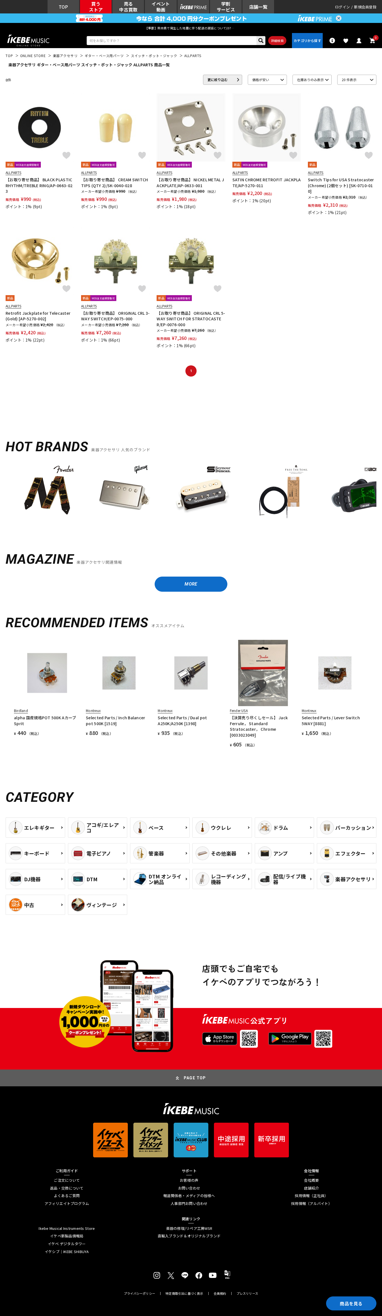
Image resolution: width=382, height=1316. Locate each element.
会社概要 (311, 1180)
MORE (191, 584)
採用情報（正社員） (311, 1195)
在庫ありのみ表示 (310, 79)
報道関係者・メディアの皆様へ (189, 1195)
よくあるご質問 (67, 1195)
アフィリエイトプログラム (66, 1203)
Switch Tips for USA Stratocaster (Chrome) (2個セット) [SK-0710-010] (341, 185)
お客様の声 (189, 1180)
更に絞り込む (217, 79)
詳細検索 (277, 40)
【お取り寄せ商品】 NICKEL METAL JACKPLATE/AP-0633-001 (190, 182)
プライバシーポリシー (139, 1293)
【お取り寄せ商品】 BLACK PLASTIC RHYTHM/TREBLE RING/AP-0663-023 (39, 185)
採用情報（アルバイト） (311, 1203)
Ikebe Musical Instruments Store (67, 1228)
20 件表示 (349, 79)
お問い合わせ (189, 1188)
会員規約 (220, 1293)
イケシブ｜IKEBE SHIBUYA (67, 1251)
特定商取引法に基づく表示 (184, 1293)
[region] (191, 494)
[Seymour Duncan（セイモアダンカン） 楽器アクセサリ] (202, 492)
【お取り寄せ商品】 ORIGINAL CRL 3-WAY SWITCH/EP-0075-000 (115, 315)
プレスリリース (247, 1293)
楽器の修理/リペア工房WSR (189, 1228)
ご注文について (67, 1180)
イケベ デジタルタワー (67, 1244)
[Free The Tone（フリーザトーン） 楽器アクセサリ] (280, 492)
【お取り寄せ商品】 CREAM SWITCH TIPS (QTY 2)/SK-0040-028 (114, 182)
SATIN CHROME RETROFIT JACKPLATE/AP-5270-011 (266, 182)
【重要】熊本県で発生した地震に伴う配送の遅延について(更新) (191, 28)
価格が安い (260, 79)
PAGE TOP (195, 1078)
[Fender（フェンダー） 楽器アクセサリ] (47, 492)
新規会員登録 (365, 7)
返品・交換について (66, 1188)
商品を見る (351, 1303)
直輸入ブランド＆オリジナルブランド (189, 1236)
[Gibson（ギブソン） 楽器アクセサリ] (124, 492)
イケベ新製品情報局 (66, 1236)
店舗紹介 (311, 1188)
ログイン (342, 7)
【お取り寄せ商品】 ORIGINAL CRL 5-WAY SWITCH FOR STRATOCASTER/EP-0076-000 (191, 318)
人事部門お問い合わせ (189, 1203)
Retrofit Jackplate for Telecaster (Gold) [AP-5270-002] (38, 315)
